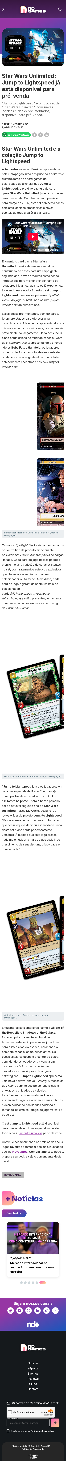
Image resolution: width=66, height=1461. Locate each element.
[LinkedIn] (37, 1310)
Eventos (33, 1373)
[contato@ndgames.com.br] (55, 1310)
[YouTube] (10, 1310)
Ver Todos (14, 1213)
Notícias (33, 1363)
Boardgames (12, 1174)
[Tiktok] (46, 1310)
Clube (33, 1384)
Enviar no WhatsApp (18, 135)
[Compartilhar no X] (40, 134)
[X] (28, 1310)
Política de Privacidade (42, 1431)
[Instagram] (19, 1310)
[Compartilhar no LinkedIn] (46, 134)
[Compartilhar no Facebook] (34, 134)
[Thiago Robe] (33, 1456)
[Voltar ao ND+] (33, 1324)
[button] (21, 1282)
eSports (33, 1368)
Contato (33, 1389)
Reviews (33, 1378)
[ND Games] (33, 10)
